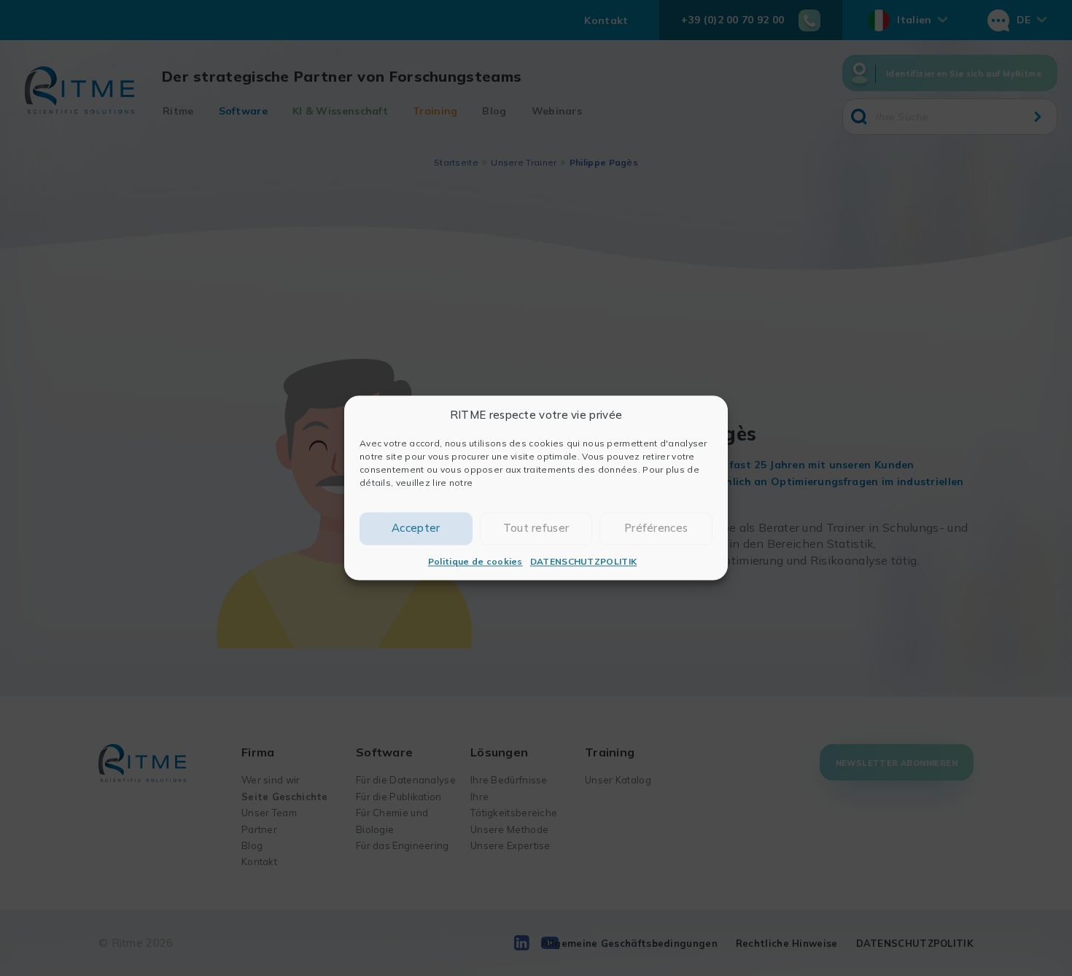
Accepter (416, 528)
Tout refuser (536, 528)
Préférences (656, 528)
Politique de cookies (475, 561)
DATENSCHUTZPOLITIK (583, 561)
